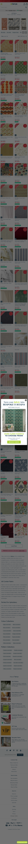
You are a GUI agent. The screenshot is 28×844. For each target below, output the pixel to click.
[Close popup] (26, 400)
